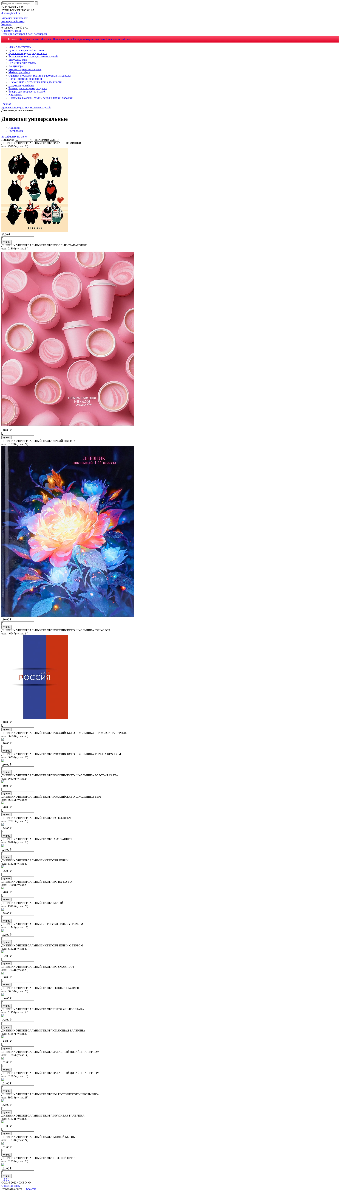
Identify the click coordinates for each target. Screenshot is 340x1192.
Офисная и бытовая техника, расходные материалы (39, 75)
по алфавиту (8, 136)
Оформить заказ (11, 30)
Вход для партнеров (13, 33)
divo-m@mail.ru (10, 13)
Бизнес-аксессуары (19, 46)
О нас (127, 39)
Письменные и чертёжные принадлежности (35, 81)
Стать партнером (36, 33)
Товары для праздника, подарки (27, 88)
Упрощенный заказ (12, 21)
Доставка (46, 39)
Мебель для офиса (19, 72)
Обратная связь (10, 1185)
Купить (6, 242)
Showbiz (31, 1188)
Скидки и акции (83, 39)
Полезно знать (115, 39)
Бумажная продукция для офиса (27, 53)
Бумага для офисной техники (26, 50)
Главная (6, 103)
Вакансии (100, 39)
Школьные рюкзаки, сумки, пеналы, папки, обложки (40, 97)
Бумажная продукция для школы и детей (33, 56)
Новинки (14, 127)
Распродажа (15, 130)
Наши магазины (62, 39)
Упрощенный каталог (14, 17)
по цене (22, 136)
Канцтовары (16, 66)
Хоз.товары (15, 94)
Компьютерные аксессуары (24, 69)
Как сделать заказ (29, 39)
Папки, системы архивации (25, 78)
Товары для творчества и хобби (27, 91)
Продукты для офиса (21, 85)
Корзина (6, 24)
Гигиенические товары (22, 62)
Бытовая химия (17, 59)
